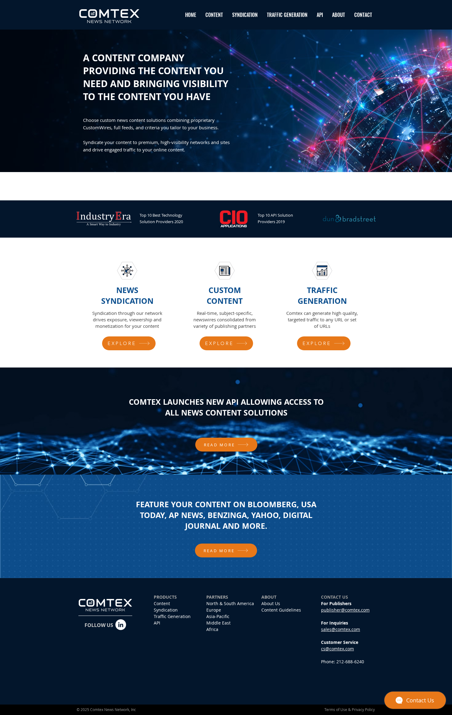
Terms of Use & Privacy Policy (349, 709)
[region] (128, 306)
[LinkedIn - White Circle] (120, 624)
